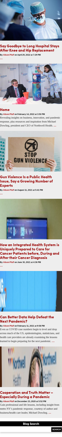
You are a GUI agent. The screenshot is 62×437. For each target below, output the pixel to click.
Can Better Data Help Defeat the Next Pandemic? (27, 319)
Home (5, 109)
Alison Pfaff (8, 55)
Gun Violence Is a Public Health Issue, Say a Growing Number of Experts (26, 181)
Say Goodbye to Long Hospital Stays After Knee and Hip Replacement (29, 48)
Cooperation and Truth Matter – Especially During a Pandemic (26, 394)
